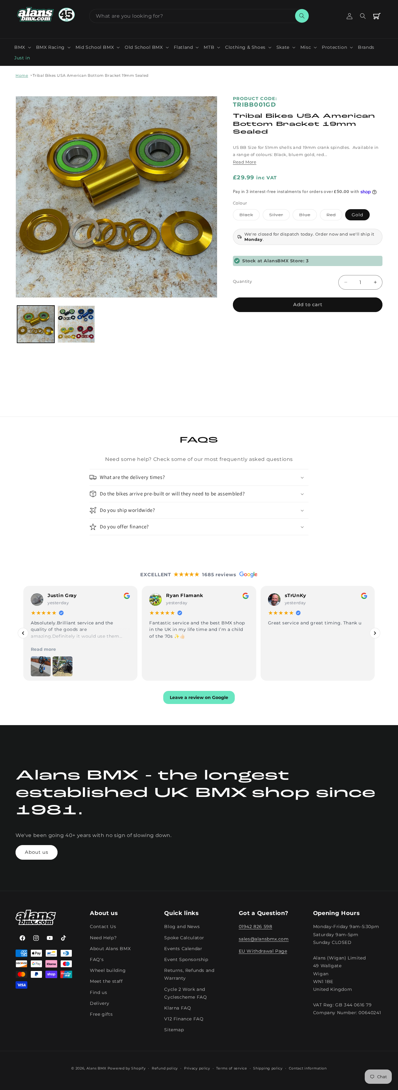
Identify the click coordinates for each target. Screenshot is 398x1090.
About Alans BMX (110, 948)
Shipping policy (268, 1068)
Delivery (99, 1003)
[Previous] (23, 633)
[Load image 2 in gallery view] (76, 324)
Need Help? (103, 937)
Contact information (308, 1068)
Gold (357, 215)
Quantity (242, 281)
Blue (308, 216)
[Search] (302, 16)
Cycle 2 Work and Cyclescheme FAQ (185, 993)
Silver (279, 216)
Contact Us (103, 926)
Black (249, 216)
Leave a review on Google (199, 697)
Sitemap (174, 1030)
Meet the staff (106, 981)
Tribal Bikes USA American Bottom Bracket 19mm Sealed (91, 75)
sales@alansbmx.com (264, 938)
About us (36, 852)
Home (22, 75)
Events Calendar (183, 948)
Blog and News (182, 926)
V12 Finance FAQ (183, 1019)
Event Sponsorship (186, 959)
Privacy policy (197, 1068)
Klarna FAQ (177, 1007)
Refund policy (165, 1068)
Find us (98, 992)
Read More (244, 161)
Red (334, 216)
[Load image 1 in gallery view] (35, 324)
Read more (43, 649)
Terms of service (231, 1068)
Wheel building (108, 970)
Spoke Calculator (184, 937)
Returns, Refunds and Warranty (189, 974)
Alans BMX (96, 1068)
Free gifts (101, 1014)
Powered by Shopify (127, 1068)
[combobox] (199, 16)
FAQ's (97, 959)
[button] (23, 47)
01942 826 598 (255, 926)
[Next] (375, 633)
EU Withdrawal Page (263, 951)
